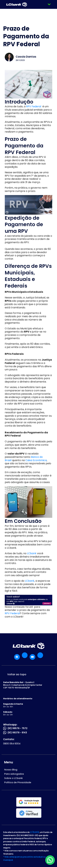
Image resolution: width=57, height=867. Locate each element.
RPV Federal (34, 106)
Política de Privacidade (17, 782)
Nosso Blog (10, 769)
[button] (49, 4)
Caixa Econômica (36, 460)
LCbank (31, 553)
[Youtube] (32, 657)
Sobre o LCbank (13, 778)
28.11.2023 (20, 60)
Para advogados (14, 773)
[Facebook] (17, 657)
